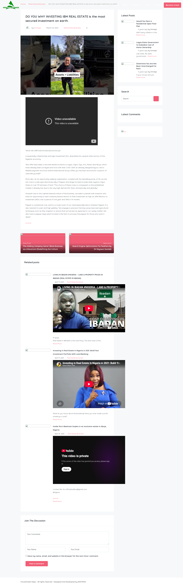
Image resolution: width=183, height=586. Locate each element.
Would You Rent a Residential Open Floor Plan (146, 23)
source (28, 223)
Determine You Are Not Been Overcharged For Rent (146, 66)
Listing (116, 5)
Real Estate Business (72, 28)
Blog (125, 5)
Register (158, 5)
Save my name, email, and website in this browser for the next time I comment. (63, 556)
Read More (57, 344)
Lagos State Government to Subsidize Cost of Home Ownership (147, 45)
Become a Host (172, 5)
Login (147, 5)
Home (93, 5)
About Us (104, 5)
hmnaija (37, 28)
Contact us (136, 5)
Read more (140, 35)
